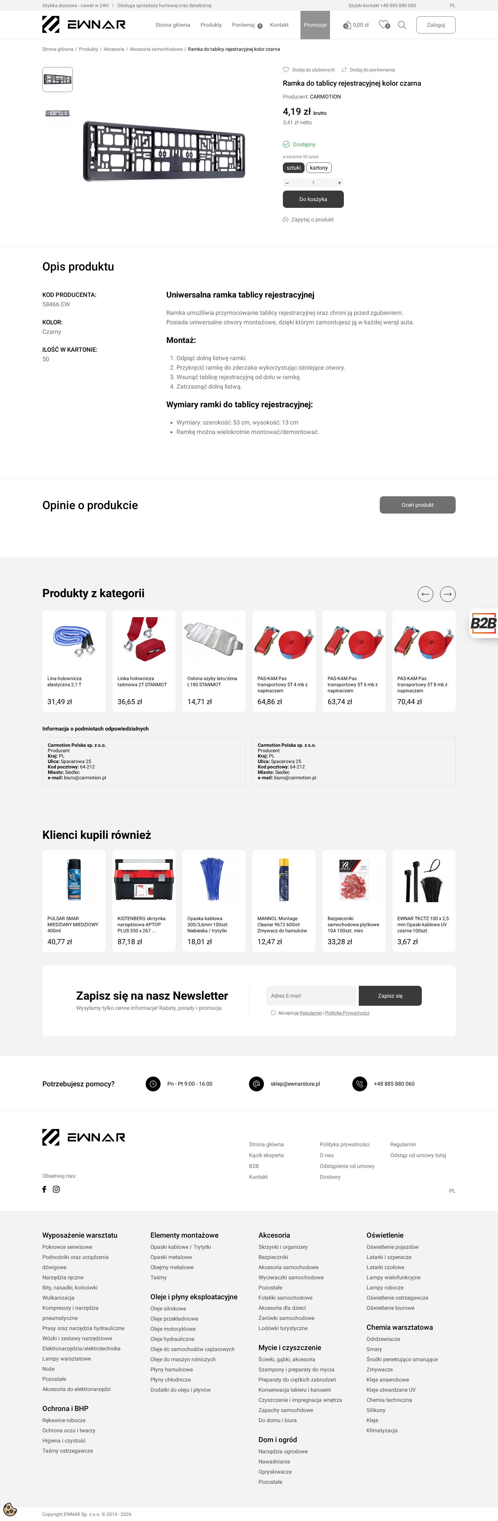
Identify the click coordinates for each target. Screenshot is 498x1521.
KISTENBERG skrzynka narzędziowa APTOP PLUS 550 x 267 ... (142, 924)
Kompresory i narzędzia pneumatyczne (70, 1313)
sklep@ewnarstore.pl (295, 1084)
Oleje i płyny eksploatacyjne (193, 1297)
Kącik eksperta (266, 1155)
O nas (327, 1155)
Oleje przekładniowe (174, 1319)
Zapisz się (390, 996)
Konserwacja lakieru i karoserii (294, 1390)
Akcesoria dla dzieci (282, 1308)
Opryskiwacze (275, 1472)
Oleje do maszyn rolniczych (183, 1359)
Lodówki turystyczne (283, 1328)
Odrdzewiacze (383, 1339)
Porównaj (243, 25)
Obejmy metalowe (171, 1267)
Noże (48, 1369)
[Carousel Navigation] (433, 594)
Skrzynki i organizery (283, 1247)
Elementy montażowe (184, 1235)
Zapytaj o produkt (312, 219)
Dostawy (330, 1177)
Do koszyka (313, 199)
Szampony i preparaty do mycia (296, 1369)
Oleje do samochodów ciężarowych (192, 1349)
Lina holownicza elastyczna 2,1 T (64, 681)
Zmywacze (380, 1369)
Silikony (376, 1410)
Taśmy (158, 1277)
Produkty (211, 25)
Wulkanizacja (58, 1298)
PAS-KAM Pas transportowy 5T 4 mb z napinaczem (282, 684)
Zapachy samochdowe (285, 1410)
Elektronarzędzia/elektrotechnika (81, 1348)
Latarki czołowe (385, 1267)
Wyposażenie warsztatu (80, 1235)
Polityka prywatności (345, 1144)
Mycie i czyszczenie (289, 1348)
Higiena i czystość (64, 1440)
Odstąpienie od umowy (347, 1166)
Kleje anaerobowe (388, 1379)
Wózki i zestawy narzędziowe (77, 1338)
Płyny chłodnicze (170, 1379)
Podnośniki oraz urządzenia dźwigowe (75, 1262)
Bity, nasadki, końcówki (70, 1287)
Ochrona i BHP (65, 1409)
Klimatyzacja (382, 1430)
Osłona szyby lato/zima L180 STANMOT (212, 681)
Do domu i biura (277, 1420)
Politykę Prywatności (347, 1013)
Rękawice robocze (63, 1420)
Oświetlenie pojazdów (393, 1247)
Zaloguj (436, 25)
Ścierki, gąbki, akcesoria (286, 1359)
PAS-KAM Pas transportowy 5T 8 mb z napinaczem (422, 684)
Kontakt (279, 25)
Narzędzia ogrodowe (283, 1451)
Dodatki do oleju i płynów (180, 1390)
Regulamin (311, 1013)
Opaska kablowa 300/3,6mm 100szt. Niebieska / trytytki (208, 924)
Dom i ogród (277, 1440)
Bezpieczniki (273, 1257)
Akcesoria (114, 49)
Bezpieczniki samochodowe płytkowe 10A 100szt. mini (353, 924)
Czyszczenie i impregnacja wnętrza (300, 1400)
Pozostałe (54, 1379)
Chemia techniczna (389, 1400)
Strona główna (172, 25)
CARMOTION (325, 96)
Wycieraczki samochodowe (291, 1277)
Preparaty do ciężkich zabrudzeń (297, 1379)
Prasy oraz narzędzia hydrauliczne (83, 1328)
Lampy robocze (385, 1287)
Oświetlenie (385, 1235)
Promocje (315, 25)
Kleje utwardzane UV (391, 1390)
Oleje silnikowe (168, 1308)
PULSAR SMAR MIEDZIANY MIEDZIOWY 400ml (72, 924)
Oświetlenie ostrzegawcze (397, 1298)
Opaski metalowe (171, 1257)
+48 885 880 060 (398, 5)
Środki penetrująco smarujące (402, 1359)
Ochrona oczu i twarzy (69, 1430)
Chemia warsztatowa (400, 1327)
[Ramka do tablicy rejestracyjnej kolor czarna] (57, 79)
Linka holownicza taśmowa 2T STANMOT (142, 681)
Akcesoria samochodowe (156, 49)
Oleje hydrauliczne (172, 1339)
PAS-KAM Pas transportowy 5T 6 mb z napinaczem (353, 684)
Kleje (372, 1420)
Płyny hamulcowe (171, 1369)
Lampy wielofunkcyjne (393, 1277)
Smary (374, 1349)
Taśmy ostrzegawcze (67, 1451)
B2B (254, 1166)
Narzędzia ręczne (62, 1277)
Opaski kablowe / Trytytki (180, 1247)
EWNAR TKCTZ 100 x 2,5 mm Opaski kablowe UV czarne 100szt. (423, 924)
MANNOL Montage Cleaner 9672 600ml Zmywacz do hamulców (282, 924)
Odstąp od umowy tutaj (418, 1155)
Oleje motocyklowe (172, 1329)
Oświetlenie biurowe (390, 1308)
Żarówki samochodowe (286, 1318)
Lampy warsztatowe (66, 1358)
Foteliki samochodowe (285, 1298)
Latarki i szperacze (389, 1257)
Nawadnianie (274, 1461)
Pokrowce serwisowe (67, 1247)
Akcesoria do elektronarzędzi (76, 1389)
